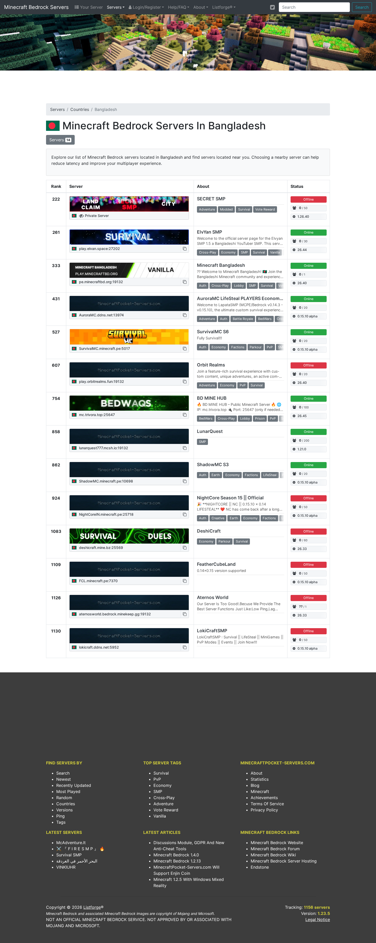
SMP (157, 791)
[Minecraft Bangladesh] (129, 270)
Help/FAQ (177, 7)
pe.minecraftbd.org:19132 (100, 282)
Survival (161, 773)
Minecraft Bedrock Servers (36, 7)
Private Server (96, 215)
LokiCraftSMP (212, 630)
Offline (308, 199)
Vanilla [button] (275, 252)
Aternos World (212, 597)
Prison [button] (260, 418)
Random (64, 797)
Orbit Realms (211, 364)
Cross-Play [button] (207, 252)
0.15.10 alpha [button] (307, 316)
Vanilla (159, 816)
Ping (60, 816)
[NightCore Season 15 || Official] (129, 503)
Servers (114, 7)
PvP (157, 779)
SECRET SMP (211, 198)
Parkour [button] (256, 347)
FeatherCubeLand (216, 564)
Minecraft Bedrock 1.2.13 (177, 861)
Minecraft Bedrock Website (277, 842)
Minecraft (260, 791)
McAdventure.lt (71, 842)
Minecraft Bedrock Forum (275, 848)
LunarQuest (210, 431)
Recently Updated (73, 785)
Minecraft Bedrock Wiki (273, 854)
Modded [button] (226, 209)
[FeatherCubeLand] (129, 569)
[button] (185, 248)
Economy (162, 785)
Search (362, 7)
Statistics (260, 779)
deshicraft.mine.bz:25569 (100, 547)
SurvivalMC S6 (213, 331)
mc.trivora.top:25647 (96, 414)
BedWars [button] (265, 319)
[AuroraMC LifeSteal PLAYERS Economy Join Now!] (129, 303)
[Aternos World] (129, 602)
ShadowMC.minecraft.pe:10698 (105, 481)
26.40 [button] (302, 283)
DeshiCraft (209, 531)
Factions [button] (238, 347)
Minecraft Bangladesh (221, 265)
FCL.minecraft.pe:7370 (98, 581)
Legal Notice (317, 919)
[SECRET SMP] (129, 204)
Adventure (163, 803)
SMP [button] (244, 252)
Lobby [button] (239, 286)
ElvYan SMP (209, 232)
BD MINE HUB (212, 398)
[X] (272, 7)
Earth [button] (216, 475)
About (199, 7)
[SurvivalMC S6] (129, 336)
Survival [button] (244, 209)
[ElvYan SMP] (129, 237)
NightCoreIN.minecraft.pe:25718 (106, 514)
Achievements (264, 797)
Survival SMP (69, 854)
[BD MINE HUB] (129, 403)
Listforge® (222, 7)
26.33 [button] (302, 549)
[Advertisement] (188, 88)
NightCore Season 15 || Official (230, 497)
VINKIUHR (65, 867)
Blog (255, 785)
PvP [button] (270, 347)
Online (308, 232)
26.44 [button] (302, 250)
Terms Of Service (267, 803)
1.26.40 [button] (303, 216)
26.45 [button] (302, 416)
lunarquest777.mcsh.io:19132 (103, 448)
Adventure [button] (207, 209)
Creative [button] (218, 518)
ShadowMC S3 (213, 464)
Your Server (91, 7)
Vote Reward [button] (265, 209)
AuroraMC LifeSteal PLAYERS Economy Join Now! (251, 298)
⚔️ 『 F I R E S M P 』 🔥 (80, 848)
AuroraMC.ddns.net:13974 (101, 315)
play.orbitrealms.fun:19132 (101, 381)
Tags (60, 822)
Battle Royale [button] (243, 319)
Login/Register (146, 7)
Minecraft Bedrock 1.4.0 (176, 854)
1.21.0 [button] (301, 449)
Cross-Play (164, 797)
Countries (79, 109)
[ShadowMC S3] (129, 469)
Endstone (260, 867)
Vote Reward (165, 809)
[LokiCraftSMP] (129, 635)
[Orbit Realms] (129, 370)
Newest (63, 779)
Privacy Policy (264, 809)
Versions (64, 809)
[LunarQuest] (129, 436)
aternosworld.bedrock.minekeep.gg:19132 (114, 614)
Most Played (68, 791)
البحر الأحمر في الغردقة (76, 861)
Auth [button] (202, 286)
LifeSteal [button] (270, 475)
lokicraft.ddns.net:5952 (98, 647)
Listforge (92, 907)
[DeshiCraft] (129, 536)
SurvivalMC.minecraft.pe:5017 (104, 348)
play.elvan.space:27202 (99, 248)
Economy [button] (228, 252)
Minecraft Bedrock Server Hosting (284, 861)
